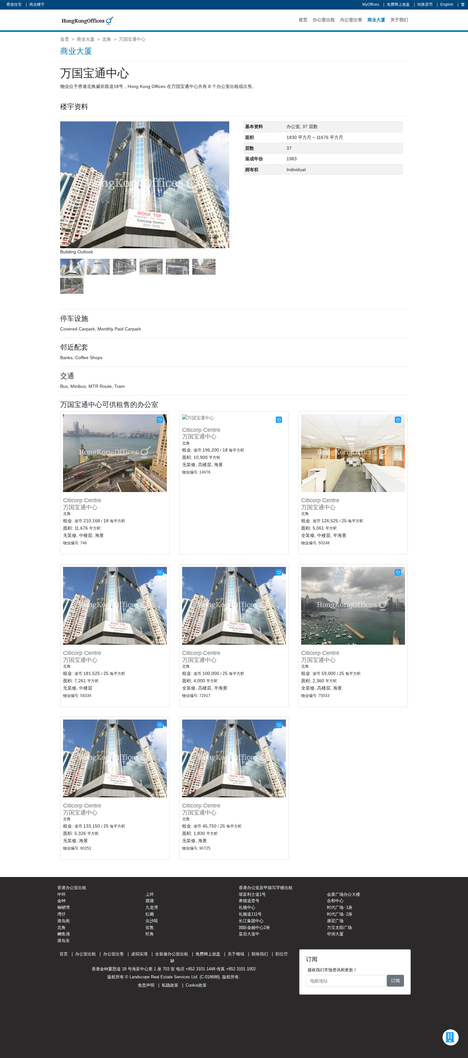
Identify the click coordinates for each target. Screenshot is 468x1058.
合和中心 (335, 900)
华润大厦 (335, 933)
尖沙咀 (151, 920)
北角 (106, 39)
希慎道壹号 (249, 900)
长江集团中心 (251, 920)
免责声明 (146, 985)
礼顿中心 (247, 907)
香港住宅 (14, 4)
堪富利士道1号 (252, 894)
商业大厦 (376, 19)
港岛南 (63, 920)
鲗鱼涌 (63, 933)
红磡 (149, 914)
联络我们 (260, 954)
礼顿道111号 (250, 914)
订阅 (395, 980)
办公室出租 (324, 19)
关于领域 (236, 954)
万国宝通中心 (80, 507)
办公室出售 (351, 19)
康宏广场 (335, 920)
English (446, 4)
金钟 (61, 900)
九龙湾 (151, 907)
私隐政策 (170, 985)
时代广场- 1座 (339, 907)
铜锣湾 (63, 907)
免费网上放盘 (398, 4)
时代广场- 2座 (339, 914)
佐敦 (149, 927)
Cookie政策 (196, 985)
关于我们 (399, 19)
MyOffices (370, 4)
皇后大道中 (249, 933)
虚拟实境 (139, 954)
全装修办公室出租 (171, 954)
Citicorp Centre (82, 500)
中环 (61, 894)
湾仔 (61, 914)
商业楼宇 (37, 4)
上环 (149, 894)
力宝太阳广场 (339, 927)
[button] (225, 188)
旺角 (149, 933)
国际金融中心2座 (254, 927)
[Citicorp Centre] (114, 452)
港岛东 (63, 940)
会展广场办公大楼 (343, 894)
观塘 (149, 900)
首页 (303, 19)
